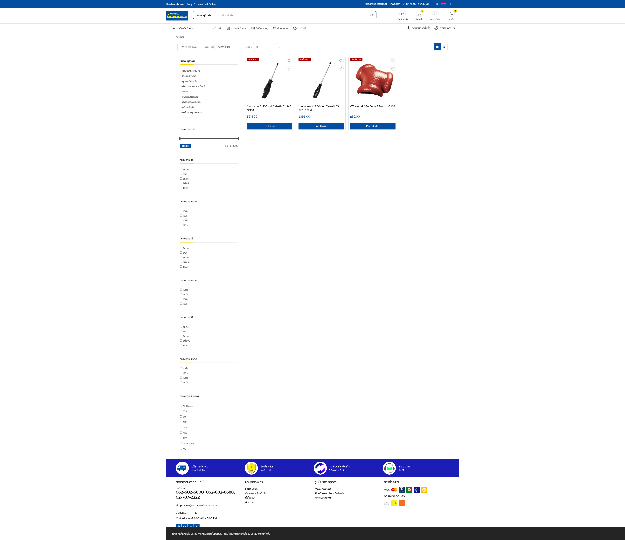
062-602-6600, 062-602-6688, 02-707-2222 (205, 494)
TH (449, 4)
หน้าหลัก (217, 28)
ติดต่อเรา (395, 4)
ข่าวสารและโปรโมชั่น (376, 4)
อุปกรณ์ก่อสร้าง (190, 81)
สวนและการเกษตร (191, 71)
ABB (185, 422)
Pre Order (269, 126)
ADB (185, 433)
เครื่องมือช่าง (188, 107)
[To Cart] (289, 68)
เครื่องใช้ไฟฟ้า (189, 76)
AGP (185, 449)
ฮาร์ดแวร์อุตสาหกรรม (192, 112)
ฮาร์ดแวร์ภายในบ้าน (191, 102)
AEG (185, 438)
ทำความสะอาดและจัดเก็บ (194, 86)
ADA (185, 427)
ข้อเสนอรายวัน (447, 28)
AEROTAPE (189, 443)
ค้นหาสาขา (280, 28)
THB (435, 4)
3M (184, 416)
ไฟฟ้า (185, 91)
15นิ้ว (185, 216)
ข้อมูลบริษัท (251, 489)
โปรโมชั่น (300, 28)
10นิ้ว (185, 211)
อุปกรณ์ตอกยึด (190, 97)
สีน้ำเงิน (186, 183)
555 (185, 411)
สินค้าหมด (252, 59)
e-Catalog (260, 28)
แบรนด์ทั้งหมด (236, 28)
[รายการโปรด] (289, 60)
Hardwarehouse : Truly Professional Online (191, 4)
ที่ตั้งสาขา (250, 498)
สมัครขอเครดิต (322, 498)
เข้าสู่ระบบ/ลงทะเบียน (417, 4)
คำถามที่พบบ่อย (323, 489)
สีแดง (186, 169)
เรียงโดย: (209, 46)
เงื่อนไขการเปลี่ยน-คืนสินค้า (329, 493)
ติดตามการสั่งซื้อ (420, 28)
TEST (186, 188)
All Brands (188, 406)
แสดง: (249, 46)
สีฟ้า (185, 174)
